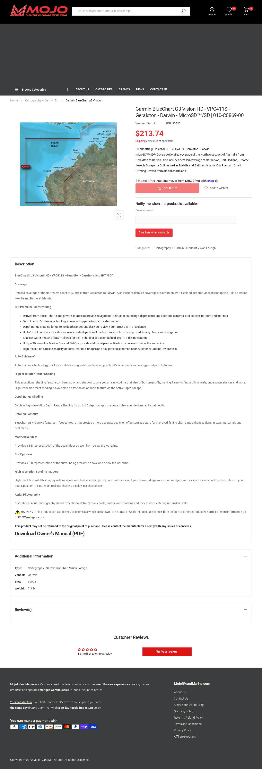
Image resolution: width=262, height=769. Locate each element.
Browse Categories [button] (34, 89)
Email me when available (154, 232)
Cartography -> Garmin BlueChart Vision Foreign (185, 248)
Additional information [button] (34, 556)
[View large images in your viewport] (119, 215)
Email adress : (145, 210)
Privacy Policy (183, 730)
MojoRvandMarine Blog (189, 705)
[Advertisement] (131, 53)
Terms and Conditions (188, 724)
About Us (180, 692)
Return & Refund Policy (188, 717)
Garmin (151, 123)
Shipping (141, 140)
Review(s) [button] (23, 609)
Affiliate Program (184, 736)
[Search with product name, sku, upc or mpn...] (183, 11)
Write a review (166, 651)
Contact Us (181, 698)
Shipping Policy (183, 711)
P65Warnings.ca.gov (31, 517)
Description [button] (24, 264)
